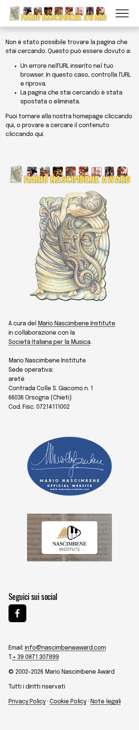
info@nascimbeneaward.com (65, 648)
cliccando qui (24, 134)
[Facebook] (17, 613)
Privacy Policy (27, 702)
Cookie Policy (68, 702)
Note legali (105, 702)
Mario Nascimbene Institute (76, 324)
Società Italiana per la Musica (49, 342)
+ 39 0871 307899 (35, 657)
